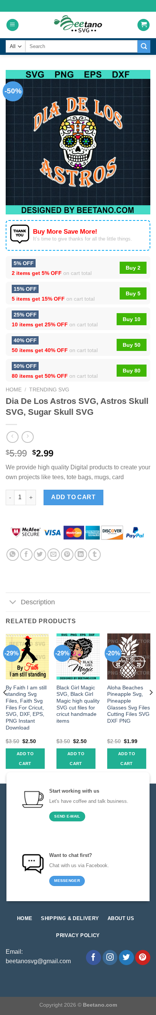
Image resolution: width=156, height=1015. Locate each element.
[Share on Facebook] (26, 554)
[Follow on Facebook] (93, 957)
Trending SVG (49, 390)
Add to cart (73, 497)
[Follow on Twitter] (126, 957)
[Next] (150, 708)
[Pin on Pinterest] (67, 554)
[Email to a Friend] (53, 554)
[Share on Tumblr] (94, 554)
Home (14, 390)
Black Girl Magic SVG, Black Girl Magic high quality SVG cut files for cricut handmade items (78, 704)
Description (38, 602)
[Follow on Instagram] (110, 957)
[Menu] (12, 25)
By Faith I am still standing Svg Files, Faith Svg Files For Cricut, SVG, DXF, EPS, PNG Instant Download (26, 708)
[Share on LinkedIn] (81, 554)
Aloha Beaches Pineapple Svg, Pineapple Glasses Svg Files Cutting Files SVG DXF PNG (128, 704)
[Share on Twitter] (40, 554)
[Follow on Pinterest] (142, 957)
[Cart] (143, 25)
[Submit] (143, 46)
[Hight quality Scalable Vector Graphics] (78, 25)
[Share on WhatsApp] (12, 554)
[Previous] (5, 708)
